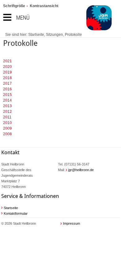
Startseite (36, 34)
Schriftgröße (14, 6)
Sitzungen (54, 34)
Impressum (71, 223)
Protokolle (73, 34)
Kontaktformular (16, 213)
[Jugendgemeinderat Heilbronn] (90, 18)
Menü (22, 17)
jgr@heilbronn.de (81, 170)
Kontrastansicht (44, 6)
